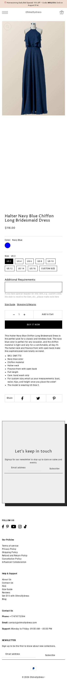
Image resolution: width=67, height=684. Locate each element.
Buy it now (33, 324)
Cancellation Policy (12, 559)
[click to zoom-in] (7, 26)
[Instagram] (20, 526)
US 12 (10, 268)
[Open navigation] (6, 12)
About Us (6, 579)
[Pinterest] (54, 398)
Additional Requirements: (20, 279)
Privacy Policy (9, 549)
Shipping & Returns (26, 304)
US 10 (51, 261)
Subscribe (54, 468)
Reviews (6, 592)
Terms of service (10, 546)
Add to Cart (48, 314)
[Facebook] (22, 398)
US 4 (19, 261)
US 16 (33, 268)
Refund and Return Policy (14, 555)
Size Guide (10, 304)
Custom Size (48, 268)
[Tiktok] (25, 526)
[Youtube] (13, 526)
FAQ (4, 586)
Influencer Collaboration (14, 562)
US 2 (9, 261)
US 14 (21, 268)
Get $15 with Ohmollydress (15, 596)
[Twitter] (38, 398)
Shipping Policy (10, 552)
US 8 (39, 261)
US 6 (29, 261)
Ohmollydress (34, 12)
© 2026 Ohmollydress (33, 677)
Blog (4, 599)
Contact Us (7, 583)
